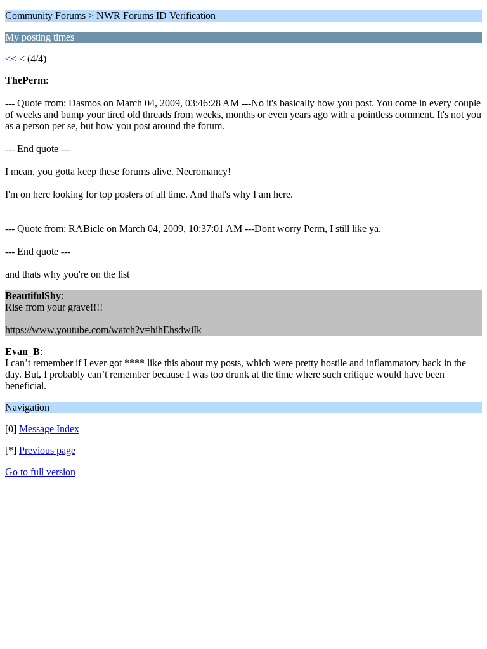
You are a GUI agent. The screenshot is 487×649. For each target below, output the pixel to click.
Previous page (47, 450)
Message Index (49, 428)
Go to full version (40, 471)
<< (10, 58)
